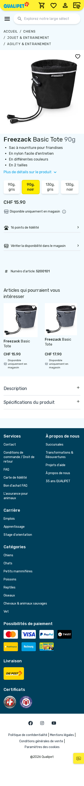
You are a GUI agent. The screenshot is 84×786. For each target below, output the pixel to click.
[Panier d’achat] (41, 5)
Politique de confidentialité (27, 735)
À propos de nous (58, 473)
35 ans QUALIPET (58, 481)
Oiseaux (9, 595)
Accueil (11, 31)
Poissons (10, 579)
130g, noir (69, 187)
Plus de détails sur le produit (28, 172)
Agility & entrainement (29, 44)
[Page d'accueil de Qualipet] (16, 5)
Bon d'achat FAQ (15, 486)
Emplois (9, 519)
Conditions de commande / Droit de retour (19, 457)
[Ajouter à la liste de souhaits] (77, 56)
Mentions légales (62, 735)
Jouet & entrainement (28, 38)
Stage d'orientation (18, 535)
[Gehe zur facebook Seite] (30, 723)
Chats (8, 563)
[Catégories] (7, 18)
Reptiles (9, 587)
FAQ (6, 469)
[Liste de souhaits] (53, 5)
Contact (10, 444)
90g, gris (11, 187)
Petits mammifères (18, 571)
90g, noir (30, 187)
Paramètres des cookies (42, 747)
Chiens (29, 31)
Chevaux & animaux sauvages (25, 603)
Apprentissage (14, 527)
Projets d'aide (55, 465)
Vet (6, 611)
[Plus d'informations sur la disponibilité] (64, 211)
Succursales (54, 444)
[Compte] (65, 5)
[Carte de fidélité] (76, 5)
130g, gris (50, 187)
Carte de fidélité (15, 478)
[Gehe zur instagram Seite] (42, 723)
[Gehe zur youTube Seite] (54, 723)
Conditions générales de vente (41, 741)
